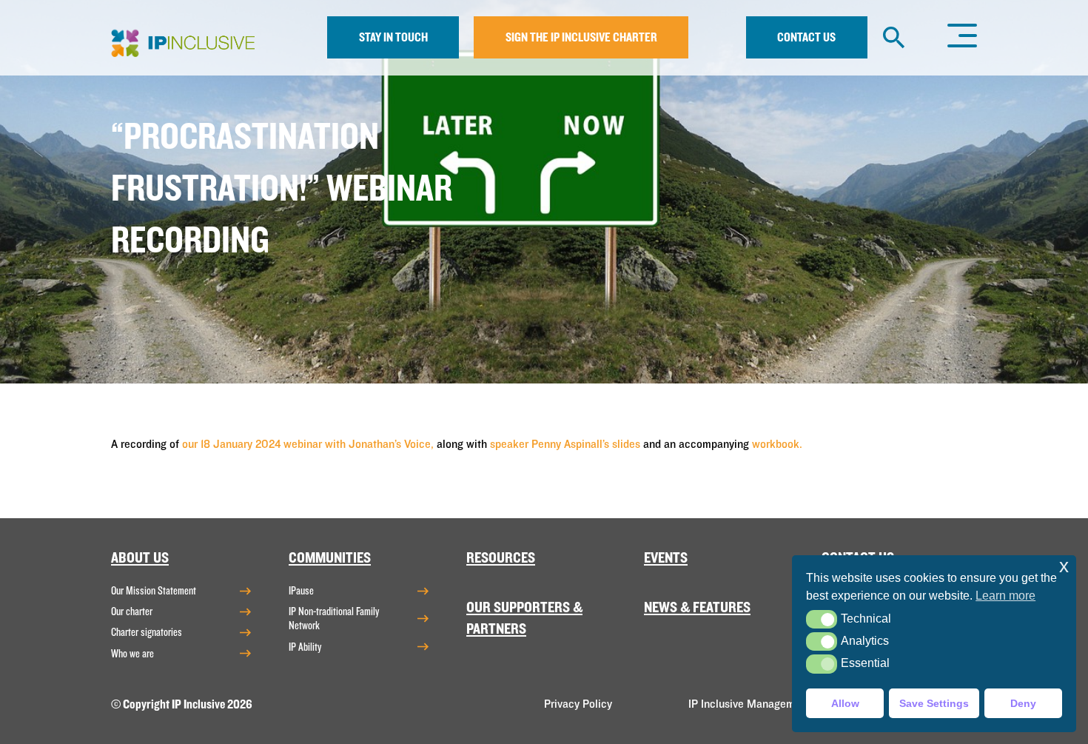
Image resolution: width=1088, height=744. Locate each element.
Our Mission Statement (153, 591)
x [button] (1064, 566)
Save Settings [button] (934, 703)
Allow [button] (845, 703)
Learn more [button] (1005, 595)
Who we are (132, 654)
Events (666, 558)
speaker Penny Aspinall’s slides (565, 444)
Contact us (806, 37)
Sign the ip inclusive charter (581, 37)
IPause (301, 591)
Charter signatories (146, 632)
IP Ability (305, 647)
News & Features (697, 607)
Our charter (131, 611)
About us (140, 558)
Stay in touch (393, 37)
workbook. (777, 444)
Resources (500, 558)
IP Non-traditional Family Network (334, 618)
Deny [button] (1023, 703)
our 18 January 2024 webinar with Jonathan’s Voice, (308, 444)
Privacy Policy (578, 704)
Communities (330, 558)
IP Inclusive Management (749, 704)
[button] (821, 619)
